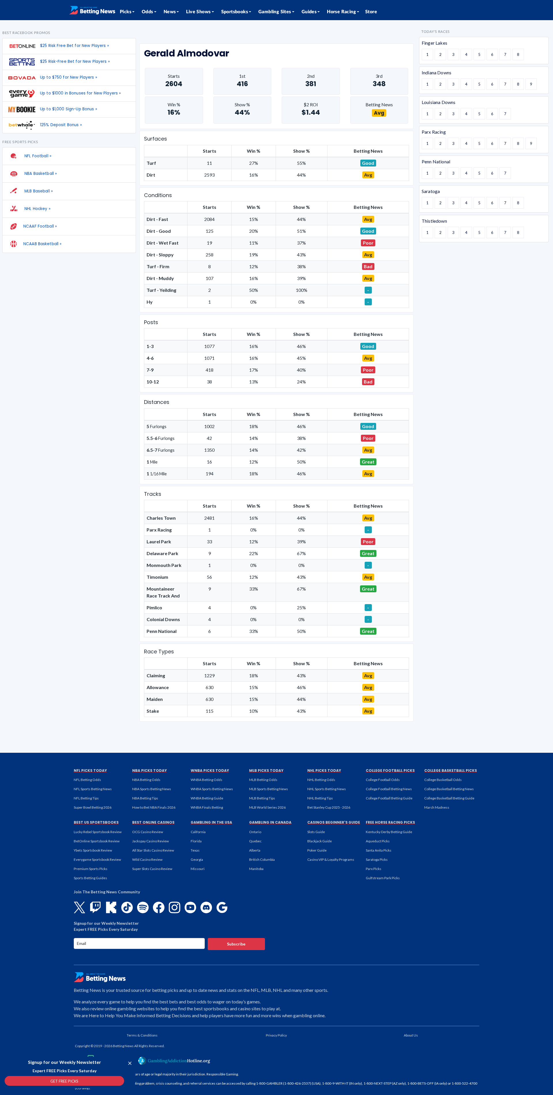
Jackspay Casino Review (150, 841)
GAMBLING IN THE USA (211, 822)
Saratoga (431, 191)
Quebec (255, 841)
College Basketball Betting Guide (449, 798)
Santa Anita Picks (378, 850)
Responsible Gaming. (223, 1074)
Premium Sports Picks (90, 869)
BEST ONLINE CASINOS (153, 822)
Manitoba (256, 869)
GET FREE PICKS (64, 1081)
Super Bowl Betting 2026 (92, 807)
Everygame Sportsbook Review (97, 859)
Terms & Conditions (142, 1035)
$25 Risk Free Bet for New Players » (74, 45)
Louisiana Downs (438, 102)
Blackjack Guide (319, 841)
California (198, 832)
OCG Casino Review (147, 832)
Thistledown (434, 221)
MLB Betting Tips (262, 798)
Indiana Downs (436, 72)
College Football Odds (383, 780)
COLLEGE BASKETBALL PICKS (450, 770)
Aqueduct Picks (378, 841)
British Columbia (262, 859)
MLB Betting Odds (263, 780)
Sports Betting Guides (90, 878)
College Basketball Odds (443, 780)
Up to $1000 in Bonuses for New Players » (80, 93)
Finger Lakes (434, 43)
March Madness (436, 807)
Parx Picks (373, 869)
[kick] (111, 907)
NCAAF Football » (40, 226)
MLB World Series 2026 (267, 807)
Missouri (197, 869)
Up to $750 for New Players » (68, 77)
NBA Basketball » (40, 173)
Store (371, 12)
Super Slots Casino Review (152, 869)
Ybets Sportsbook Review (93, 850)
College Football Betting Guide (389, 798)
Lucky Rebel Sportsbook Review (98, 832)
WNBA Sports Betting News (212, 789)
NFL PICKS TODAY (90, 770)
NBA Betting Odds (146, 780)
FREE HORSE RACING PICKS (390, 822)
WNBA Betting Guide (207, 798)
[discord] (206, 907)
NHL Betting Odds (321, 780)
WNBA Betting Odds (206, 780)
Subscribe (236, 943)
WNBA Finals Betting (207, 807)
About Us (411, 1035)
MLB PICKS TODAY (266, 770)
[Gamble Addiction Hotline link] (174, 1061)
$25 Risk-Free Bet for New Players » (75, 61)
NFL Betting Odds (87, 780)
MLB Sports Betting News (268, 789)
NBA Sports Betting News (151, 789)
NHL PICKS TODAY (324, 770)
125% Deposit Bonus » (61, 125)
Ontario (255, 832)
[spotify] (143, 907)
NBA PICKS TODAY (149, 770)
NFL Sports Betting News (93, 789)
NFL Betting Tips (86, 798)
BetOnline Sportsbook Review (97, 841)
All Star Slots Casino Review (153, 850)
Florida (196, 841)
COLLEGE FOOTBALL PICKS (390, 770)
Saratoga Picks (377, 859)
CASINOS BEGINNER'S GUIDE (333, 822)
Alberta (254, 850)
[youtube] (190, 907)
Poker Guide (317, 850)
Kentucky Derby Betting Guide (389, 832)
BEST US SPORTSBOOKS (96, 822)
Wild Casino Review (147, 859)
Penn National (436, 161)
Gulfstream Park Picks (383, 878)
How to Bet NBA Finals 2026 (153, 807)
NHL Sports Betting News (326, 789)
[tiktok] (127, 907)
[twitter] (79, 907)
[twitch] (95, 907)
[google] (222, 907)
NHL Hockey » (36, 208)
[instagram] (174, 907)
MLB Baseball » (38, 191)
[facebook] (158, 907)
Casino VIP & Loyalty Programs (330, 859)
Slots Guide (316, 832)
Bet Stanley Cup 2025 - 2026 (328, 807)
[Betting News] (92, 10)
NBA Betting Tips (145, 798)
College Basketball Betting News (449, 789)
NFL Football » (37, 156)
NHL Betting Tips (320, 798)
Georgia (197, 859)
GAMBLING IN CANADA (270, 822)
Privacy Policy (276, 1035)
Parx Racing (434, 132)
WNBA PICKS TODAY (210, 770)
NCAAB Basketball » (42, 244)
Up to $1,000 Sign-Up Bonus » (68, 109)
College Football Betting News (389, 789)
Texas (195, 850)
